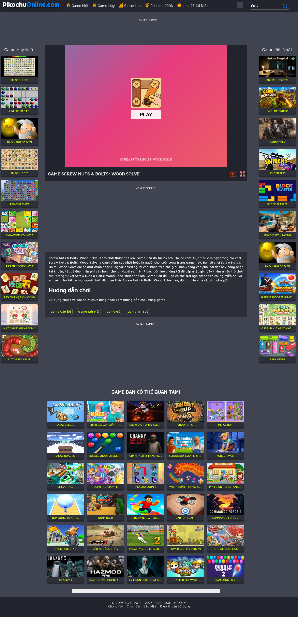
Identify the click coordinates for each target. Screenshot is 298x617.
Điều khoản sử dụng (175, 606)
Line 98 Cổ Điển (195, 5)
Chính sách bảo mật (141, 606)
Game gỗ (113, 311)
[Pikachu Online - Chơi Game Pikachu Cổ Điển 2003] (31, 9)
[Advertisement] (149, 31)
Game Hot (132, 5)
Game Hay (106, 5)
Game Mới (80, 5)
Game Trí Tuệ (138, 311)
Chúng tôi (115, 606)
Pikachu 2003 (161, 5)
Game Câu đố (60, 311)
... (240, 4)
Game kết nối (88, 311)
